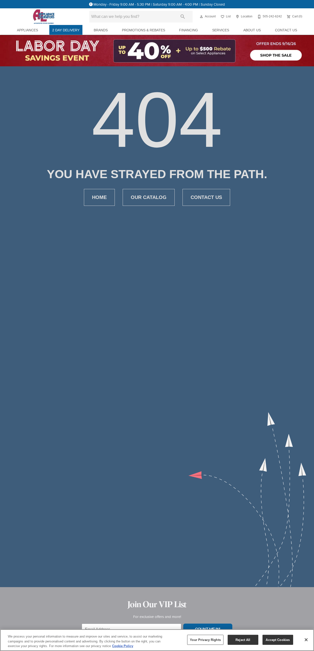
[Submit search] (183, 16)
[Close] (306, 639)
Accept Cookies (278, 639)
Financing (188, 30)
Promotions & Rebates (143, 30)
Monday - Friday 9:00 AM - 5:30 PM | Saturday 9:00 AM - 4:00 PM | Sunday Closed (159, 4)
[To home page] (43, 16)
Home (99, 197)
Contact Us (286, 30)
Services (220, 30)
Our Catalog (149, 197)
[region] (157, 640)
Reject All (243, 639)
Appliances (27, 30)
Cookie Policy (122, 646)
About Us (252, 30)
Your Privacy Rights (205, 639)
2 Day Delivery (65, 30)
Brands (101, 30)
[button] (201, 17)
